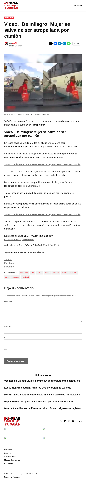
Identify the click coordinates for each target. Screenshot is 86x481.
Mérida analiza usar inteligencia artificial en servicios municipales (42, 394)
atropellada (24, 273)
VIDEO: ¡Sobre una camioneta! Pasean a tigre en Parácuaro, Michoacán (42, 164)
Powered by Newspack (12, 477)
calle (32, 273)
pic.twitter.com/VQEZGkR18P (19, 239)
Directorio (8, 450)
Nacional (9, 18)
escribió (64, 273)
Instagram (9, 266)
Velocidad (15, 277)
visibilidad (25, 277)
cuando (47, 273)
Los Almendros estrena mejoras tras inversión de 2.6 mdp (37, 387)
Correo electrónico (11, 338)
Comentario (9, 301)
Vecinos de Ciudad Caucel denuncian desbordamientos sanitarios (42, 380)
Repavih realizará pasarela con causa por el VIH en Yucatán (38, 401)
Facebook (9, 263)
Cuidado (56, 273)
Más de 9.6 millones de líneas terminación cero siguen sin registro (42, 408)
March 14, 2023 (51, 245)
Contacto (7, 453)
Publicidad (8, 463)
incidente (73, 273)
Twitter (8, 259)
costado (39, 273)
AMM (14, 43)
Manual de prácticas (12, 460)
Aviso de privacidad (12, 457)
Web (6, 349)
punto (7, 277)
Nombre (7, 327)
